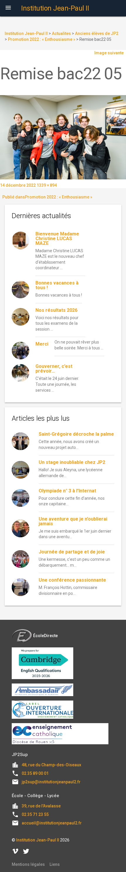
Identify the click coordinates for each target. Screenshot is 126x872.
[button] (8, 8)
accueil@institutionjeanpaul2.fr (52, 823)
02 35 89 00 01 (35, 773)
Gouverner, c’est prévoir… (53, 368)
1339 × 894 (47, 185)
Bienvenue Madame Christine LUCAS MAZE (57, 238)
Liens (55, 864)
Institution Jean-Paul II (37, 840)
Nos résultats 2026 (56, 310)
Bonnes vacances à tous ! (57, 285)
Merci (41, 344)
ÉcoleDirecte (45, 635)
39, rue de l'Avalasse (41, 806)
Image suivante (109, 52)
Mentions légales (28, 864)
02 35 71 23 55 (35, 814)
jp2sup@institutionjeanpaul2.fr (51, 782)
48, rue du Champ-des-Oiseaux (51, 764)
